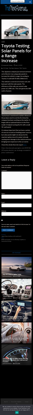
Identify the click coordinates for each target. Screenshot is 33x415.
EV (4, 68)
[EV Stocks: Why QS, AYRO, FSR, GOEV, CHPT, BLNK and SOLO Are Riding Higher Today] (16, 332)
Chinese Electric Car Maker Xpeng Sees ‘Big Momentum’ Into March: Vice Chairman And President (15, 360)
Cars (3, 41)
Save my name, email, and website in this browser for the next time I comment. (15, 225)
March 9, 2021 (17, 276)
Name (3, 193)
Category (27, 401)
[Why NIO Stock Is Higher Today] (16, 267)
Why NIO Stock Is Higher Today (12, 274)
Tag (16, 403)
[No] (31, 410)
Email (3, 202)
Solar (6, 68)
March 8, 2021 (17, 363)
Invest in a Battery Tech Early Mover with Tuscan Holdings (15, 295)
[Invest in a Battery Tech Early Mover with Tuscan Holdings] (16, 289)
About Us (6, 401)
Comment (4, 170)
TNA (20, 68)
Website (3, 211)
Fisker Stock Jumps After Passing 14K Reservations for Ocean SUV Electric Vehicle (15, 317)
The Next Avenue (14, 68)
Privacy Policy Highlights (16, 401)
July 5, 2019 (18, 65)
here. (25, 145)
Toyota (24, 68)
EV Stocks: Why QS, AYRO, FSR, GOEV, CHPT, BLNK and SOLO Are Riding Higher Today (16, 339)
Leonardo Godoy (8, 65)
